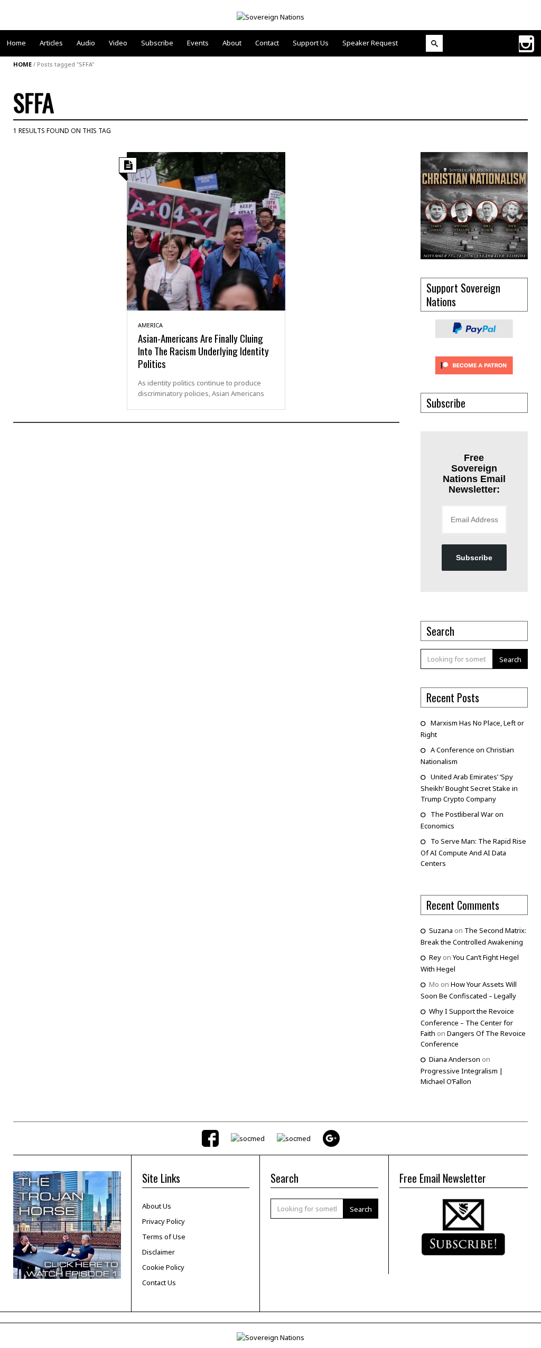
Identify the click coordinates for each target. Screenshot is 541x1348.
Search (510, 659)
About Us (156, 1206)
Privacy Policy (163, 1221)
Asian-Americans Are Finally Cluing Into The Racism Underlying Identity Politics (203, 351)
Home (22, 64)
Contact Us (159, 1282)
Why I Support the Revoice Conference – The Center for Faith (467, 1022)
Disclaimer (158, 1252)
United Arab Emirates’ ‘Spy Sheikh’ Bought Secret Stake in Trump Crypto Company (469, 788)
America (150, 325)
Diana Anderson (454, 1059)
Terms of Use (163, 1236)
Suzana (441, 930)
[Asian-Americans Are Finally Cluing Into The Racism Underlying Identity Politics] (206, 230)
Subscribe (474, 557)
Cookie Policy (163, 1267)
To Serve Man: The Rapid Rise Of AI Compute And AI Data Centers (473, 852)
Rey (435, 957)
